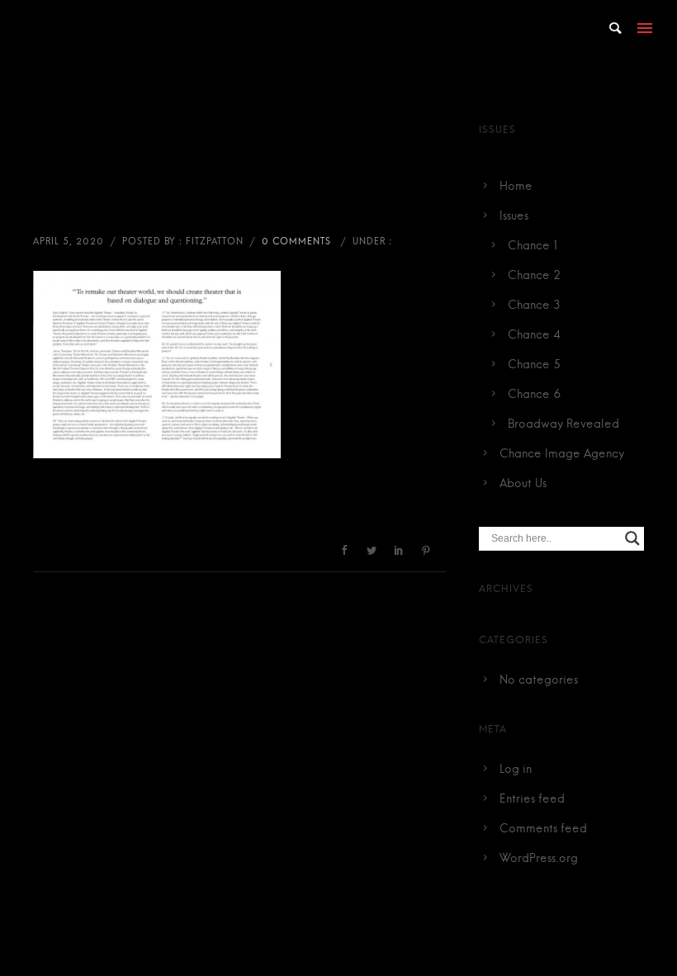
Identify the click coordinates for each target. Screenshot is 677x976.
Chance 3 (534, 305)
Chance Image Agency (561, 454)
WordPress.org (538, 859)
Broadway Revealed (563, 424)
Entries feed (532, 799)
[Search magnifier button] (632, 538)
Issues (513, 216)
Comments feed (543, 829)
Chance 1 (533, 246)
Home (516, 186)
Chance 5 (534, 365)
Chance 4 (534, 335)
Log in (515, 769)
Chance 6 (534, 394)
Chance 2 (534, 276)
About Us (523, 484)
